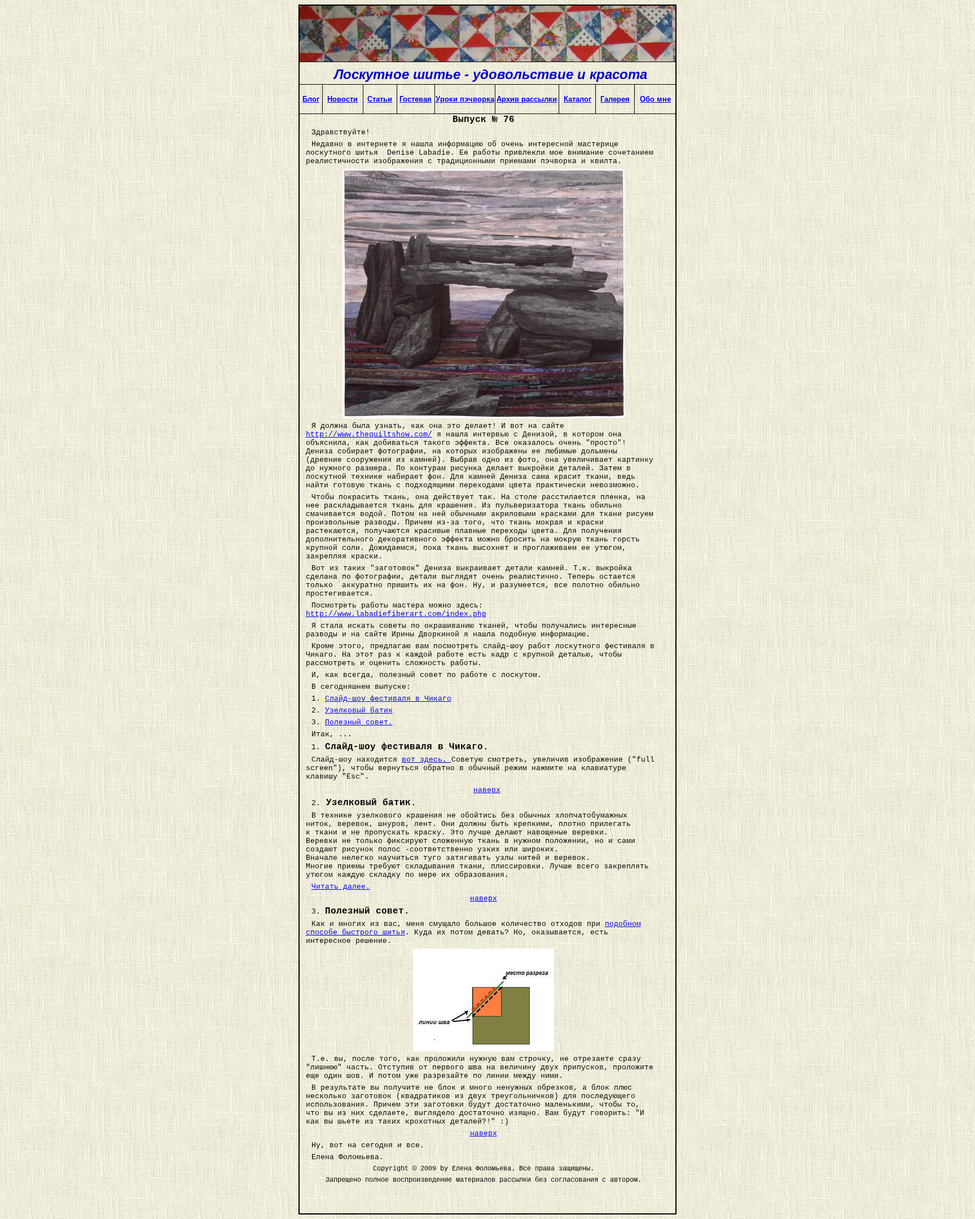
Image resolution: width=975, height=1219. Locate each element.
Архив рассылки (527, 99)
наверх (486, 790)
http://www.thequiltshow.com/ (369, 434)
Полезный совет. (359, 722)
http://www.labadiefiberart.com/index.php (396, 614)
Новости (342, 99)
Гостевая (415, 99)
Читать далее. (340, 886)
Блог (310, 99)
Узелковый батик (359, 710)
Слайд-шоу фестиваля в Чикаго (388, 698)
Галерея (615, 99)
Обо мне (655, 99)
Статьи (379, 99)
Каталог (577, 99)
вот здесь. (426, 759)
